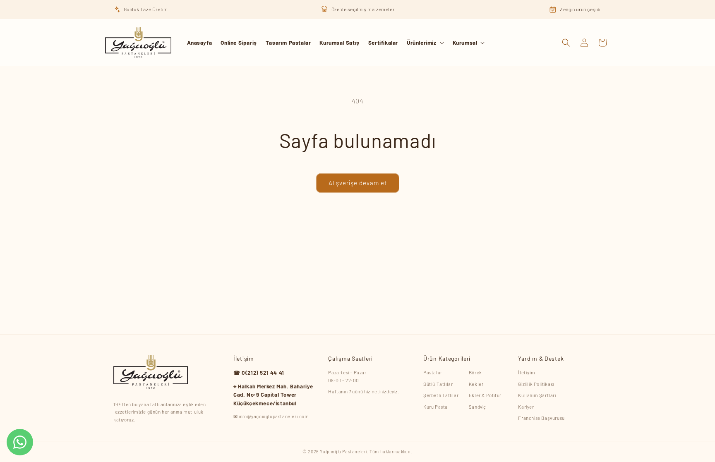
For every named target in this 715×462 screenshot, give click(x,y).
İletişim (526, 372)
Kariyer (526, 406)
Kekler (476, 384)
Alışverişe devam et (358, 183)
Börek (475, 372)
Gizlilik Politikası (536, 384)
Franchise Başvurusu (541, 418)
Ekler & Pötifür (485, 395)
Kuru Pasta (435, 406)
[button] (425, 42)
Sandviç (477, 406)
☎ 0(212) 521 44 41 (258, 372)
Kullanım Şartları (537, 395)
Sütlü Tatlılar (438, 384)
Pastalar (432, 372)
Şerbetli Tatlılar (440, 395)
